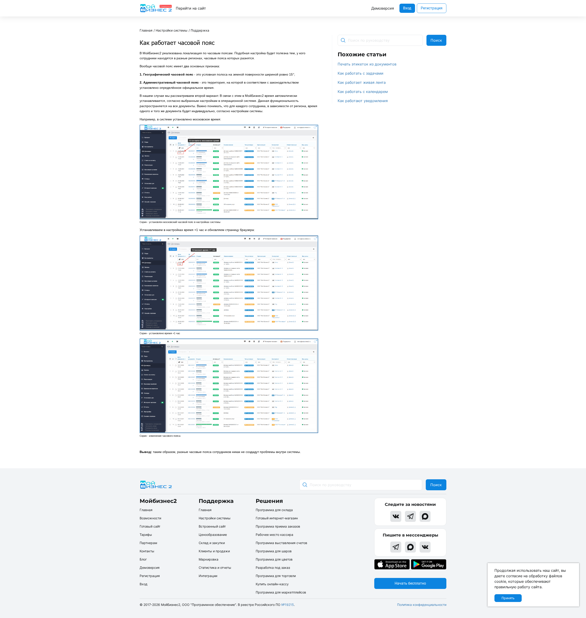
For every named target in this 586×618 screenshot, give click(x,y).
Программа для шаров (274, 551)
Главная (146, 30)
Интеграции (208, 576)
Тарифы (146, 535)
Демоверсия (382, 8)
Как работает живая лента (362, 82)
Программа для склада (274, 510)
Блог (143, 559)
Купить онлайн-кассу (272, 584)
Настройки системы (171, 30)
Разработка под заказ (273, 567)
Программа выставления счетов (281, 543)
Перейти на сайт (191, 8)
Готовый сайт (150, 526)
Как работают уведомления (363, 100)
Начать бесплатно (410, 583)
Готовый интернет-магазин (277, 518)
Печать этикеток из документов (367, 64)
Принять (508, 598)
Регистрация (431, 8)
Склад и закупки (212, 543)
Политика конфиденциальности (421, 605)
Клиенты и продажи (214, 551)
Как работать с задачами (360, 73)
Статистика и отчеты (215, 567)
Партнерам (148, 543)
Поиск (436, 40)
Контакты (147, 551)
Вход (407, 8)
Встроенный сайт (212, 526)
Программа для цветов (274, 559)
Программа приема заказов (278, 526)
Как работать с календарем (363, 91)
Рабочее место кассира (274, 535)
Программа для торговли (276, 576)
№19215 (287, 605)
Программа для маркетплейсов (281, 592)
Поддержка (200, 30)
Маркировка (208, 559)
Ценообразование (213, 535)
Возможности (150, 518)
